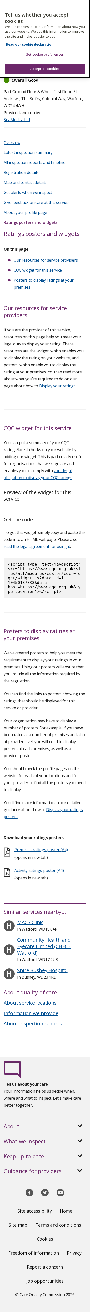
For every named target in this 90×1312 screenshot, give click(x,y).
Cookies (45, 1239)
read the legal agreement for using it (37, 546)
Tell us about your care (26, 1084)
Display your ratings (57, 386)
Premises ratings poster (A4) (41, 849)
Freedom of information (33, 1253)
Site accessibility (35, 1211)
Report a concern (45, 1267)
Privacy (74, 1253)
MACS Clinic (30, 922)
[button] (45, 80)
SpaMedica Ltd (17, 119)
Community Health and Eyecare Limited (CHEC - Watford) (44, 946)
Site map (18, 1225)
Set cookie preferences (45, 54)
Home (66, 1211)
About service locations (30, 1002)
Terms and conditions (58, 1225)
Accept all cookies (45, 68)
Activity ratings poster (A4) (39, 870)
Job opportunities (45, 1281)
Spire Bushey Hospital (42, 970)
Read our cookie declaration (30, 44)
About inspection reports (33, 1023)
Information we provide (31, 1013)
